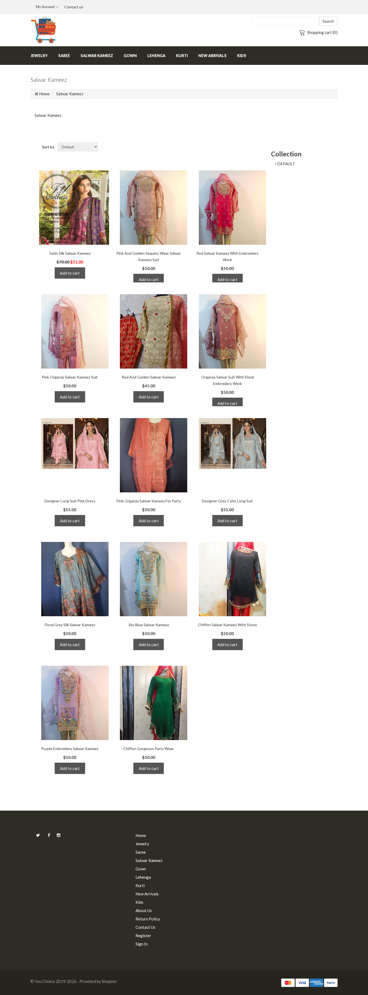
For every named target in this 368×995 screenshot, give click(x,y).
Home (44, 93)
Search (328, 21)
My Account (45, 7)
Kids (241, 55)
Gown (130, 55)
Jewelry (39, 55)
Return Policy (148, 918)
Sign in (142, 943)
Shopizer (109, 981)
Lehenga (156, 55)
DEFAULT (285, 163)
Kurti (182, 55)
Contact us (73, 7)
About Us (144, 910)
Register (143, 935)
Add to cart (70, 273)
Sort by (48, 147)
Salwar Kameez (97, 55)
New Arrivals (212, 55)
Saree (64, 55)
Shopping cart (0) (322, 32)
